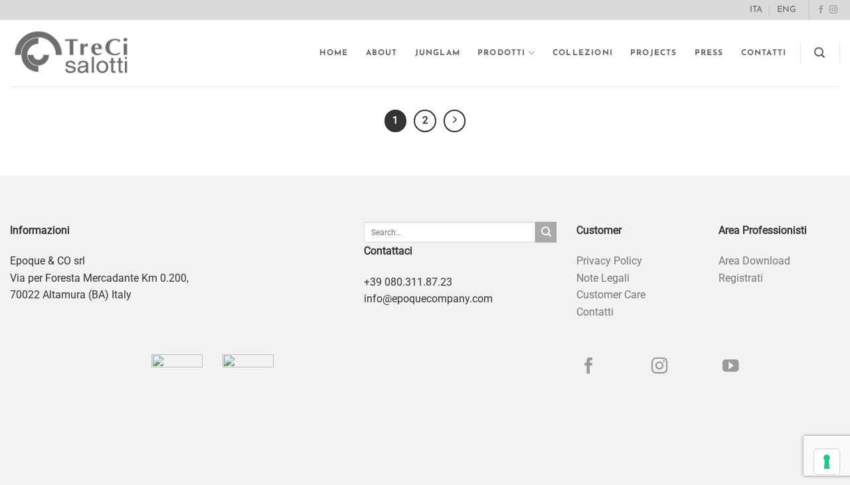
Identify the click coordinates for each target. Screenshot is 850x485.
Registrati (741, 278)
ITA (756, 9)
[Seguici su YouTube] (730, 367)
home (334, 53)
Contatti (764, 53)
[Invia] (545, 232)
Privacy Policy (609, 260)
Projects (653, 53)
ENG (786, 9)
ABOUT (382, 53)
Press (709, 53)
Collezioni (582, 53)
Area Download (754, 260)
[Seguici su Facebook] (821, 10)
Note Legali (603, 278)
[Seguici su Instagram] (833, 10)
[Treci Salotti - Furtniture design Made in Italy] (83, 53)
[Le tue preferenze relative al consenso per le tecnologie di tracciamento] (826, 461)
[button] (819, 53)
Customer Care (610, 294)
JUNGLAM (437, 53)
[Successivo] (455, 121)
